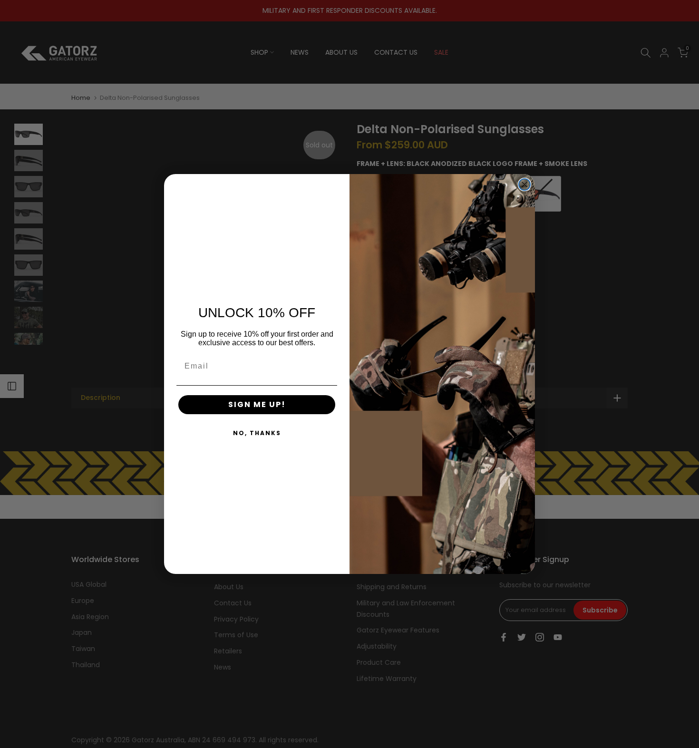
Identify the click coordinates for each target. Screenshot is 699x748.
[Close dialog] (524, 184)
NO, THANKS (257, 433)
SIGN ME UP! (257, 404)
